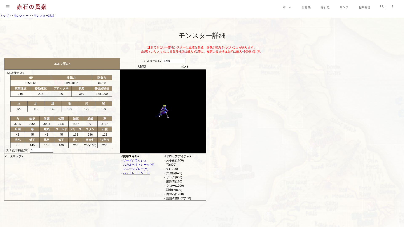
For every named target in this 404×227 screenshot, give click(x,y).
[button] (8, 7)
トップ (4, 15)
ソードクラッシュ (135, 160)
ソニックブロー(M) (135, 168)
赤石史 (325, 7)
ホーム (287, 7)
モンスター (21, 15)
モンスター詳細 (44, 15)
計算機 (306, 7)
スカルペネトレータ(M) (138, 164)
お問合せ (364, 7)
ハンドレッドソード (136, 173)
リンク (344, 7)
